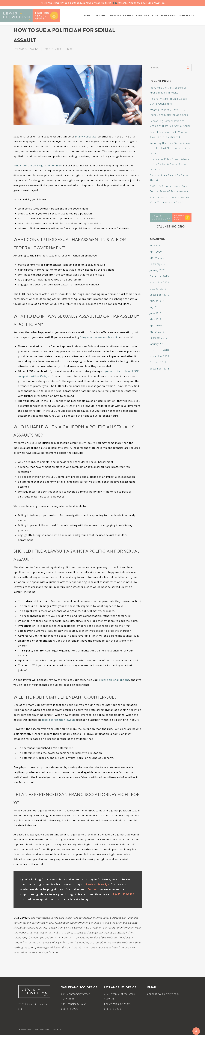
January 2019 (157, 344)
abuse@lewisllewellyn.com (163, 994)
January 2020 (157, 270)
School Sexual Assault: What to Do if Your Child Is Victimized (170, 134)
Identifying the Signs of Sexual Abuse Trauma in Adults (168, 90)
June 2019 (156, 313)
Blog (69, 49)
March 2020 (157, 257)
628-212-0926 (69, 1008)
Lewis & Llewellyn (28, 49)
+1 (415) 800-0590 (122, 894)
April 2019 (156, 325)
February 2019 (158, 337)
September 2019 (159, 294)
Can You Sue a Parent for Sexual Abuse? (169, 178)
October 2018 (158, 362)
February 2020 (158, 264)
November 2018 (159, 356)
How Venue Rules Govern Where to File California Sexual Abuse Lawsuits (169, 164)
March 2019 (157, 331)
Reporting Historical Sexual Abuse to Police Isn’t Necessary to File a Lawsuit (170, 148)
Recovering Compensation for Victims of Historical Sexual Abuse (170, 123)
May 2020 (155, 245)
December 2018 (159, 350)
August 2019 (157, 301)
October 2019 (158, 288)
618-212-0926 (112, 1008)
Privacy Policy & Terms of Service (33, 1029)
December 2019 (159, 276)
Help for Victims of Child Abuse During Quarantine (168, 101)
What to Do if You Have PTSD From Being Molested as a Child (169, 112)
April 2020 (156, 251)
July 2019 (155, 307)
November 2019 (159, 282)
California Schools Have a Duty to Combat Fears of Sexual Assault (170, 189)
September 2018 (159, 368)
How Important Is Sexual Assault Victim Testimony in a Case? (169, 200)
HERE (114, 3)
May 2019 (155, 319)
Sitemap (57, 1029)
